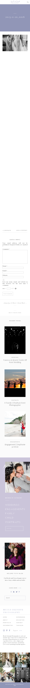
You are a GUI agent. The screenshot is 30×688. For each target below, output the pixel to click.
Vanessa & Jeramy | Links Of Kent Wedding (15, 361)
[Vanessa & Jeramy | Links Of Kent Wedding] (15, 340)
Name (4, 266)
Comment (6, 249)
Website (5, 275)
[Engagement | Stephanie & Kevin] (15, 425)
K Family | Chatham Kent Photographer (15, 404)
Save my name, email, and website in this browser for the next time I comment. (15, 283)
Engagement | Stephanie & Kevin (15, 445)
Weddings (15, 357)
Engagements (15, 441)
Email (4, 270)
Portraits (15, 400)
